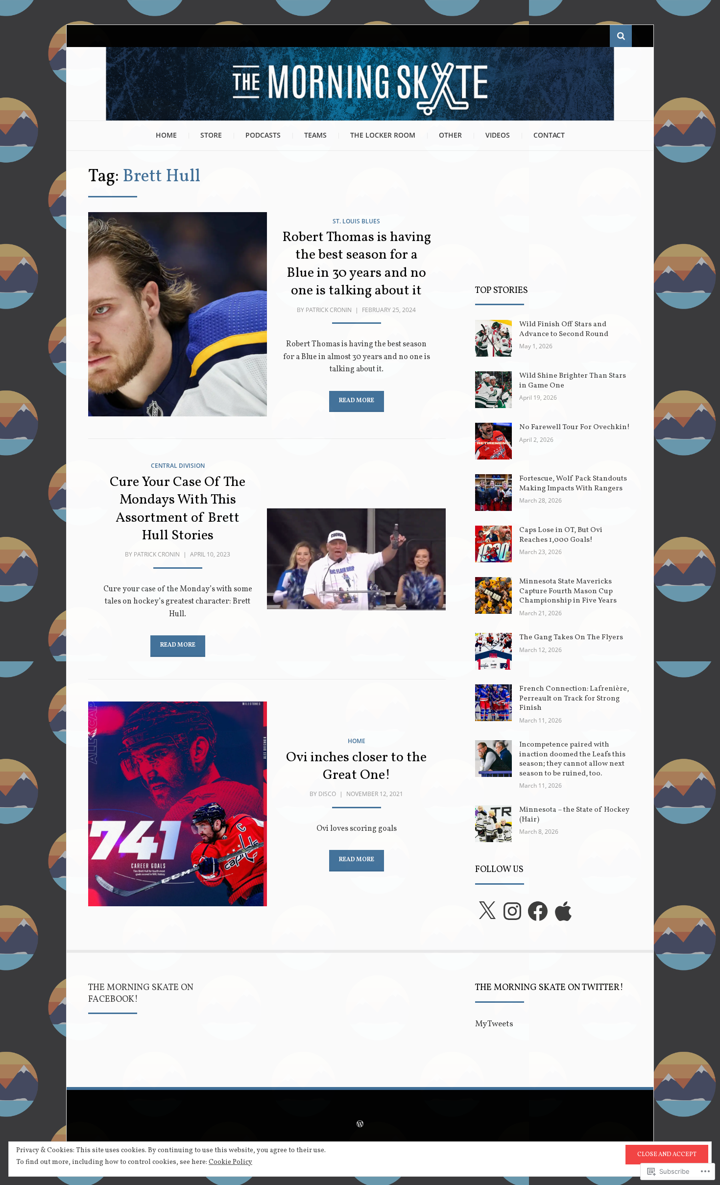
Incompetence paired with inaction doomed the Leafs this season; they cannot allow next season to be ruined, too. (572, 759)
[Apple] (563, 911)
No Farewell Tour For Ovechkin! (574, 427)
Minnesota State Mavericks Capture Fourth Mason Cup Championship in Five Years (568, 591)
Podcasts (263, 135)
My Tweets (494, 1024)
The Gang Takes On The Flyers (571, 637)
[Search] (621, 36)
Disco (327, 794)
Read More (356, 401)
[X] (487, 911)
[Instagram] (512, 911)
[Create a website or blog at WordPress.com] (360, 1125)
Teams (315, 135)
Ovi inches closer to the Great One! (356, 766)
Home (166, 135)
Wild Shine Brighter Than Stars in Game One (572, 381)
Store (211, 135)
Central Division (178, 465)
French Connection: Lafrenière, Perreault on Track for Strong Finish (574, 698)
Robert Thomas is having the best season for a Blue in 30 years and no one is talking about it (356, 264)
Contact (549, 135)
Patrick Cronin (329, 310)
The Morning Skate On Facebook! (140, 993)
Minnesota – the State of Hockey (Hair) (574, 815)
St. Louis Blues (356, 221)
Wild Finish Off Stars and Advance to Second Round (563, 329)
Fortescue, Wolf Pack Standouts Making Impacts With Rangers (573, 484)
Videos (497, 135)
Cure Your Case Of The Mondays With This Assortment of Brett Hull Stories (177, 509)
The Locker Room (382, 135)
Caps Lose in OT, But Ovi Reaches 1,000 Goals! (560, 535)
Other (450, 135)
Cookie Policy (230, 1162)
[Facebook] (538, 911)
